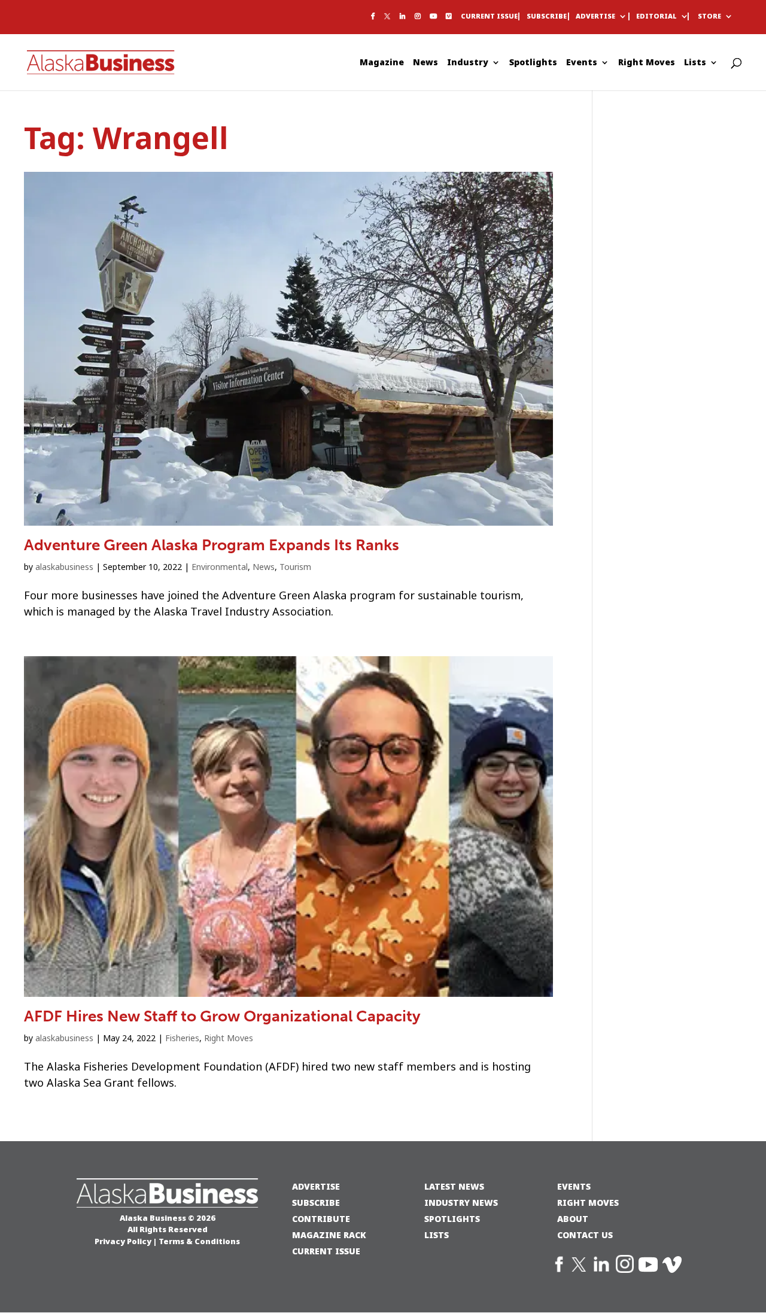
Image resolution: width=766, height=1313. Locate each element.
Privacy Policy (123, 1241)
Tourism (295, 567)
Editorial (656, 17)
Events (581, 63)
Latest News (454, 1186)
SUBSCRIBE (316, 1202)
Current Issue (489, 17)
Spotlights (533, 63)
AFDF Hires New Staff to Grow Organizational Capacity (222, 1016)
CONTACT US (585, 1235)
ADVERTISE (316, 1186)
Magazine (382, 63)
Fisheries (182, 1038)
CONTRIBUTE (321, 1218)
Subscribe (547, 17)
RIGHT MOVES (588, 1202)
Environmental (220, 567)
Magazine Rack (329, 1235)
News (425, 63)
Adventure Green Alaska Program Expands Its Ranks (211, 545)
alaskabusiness (64, 567)
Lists (695, 63)
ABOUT (572, 1218)
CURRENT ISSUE (326, 1251)
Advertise (595, 17)
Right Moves (646, 63)
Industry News (461, 1202)
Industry (467, 63)
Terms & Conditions (199, 1241)
